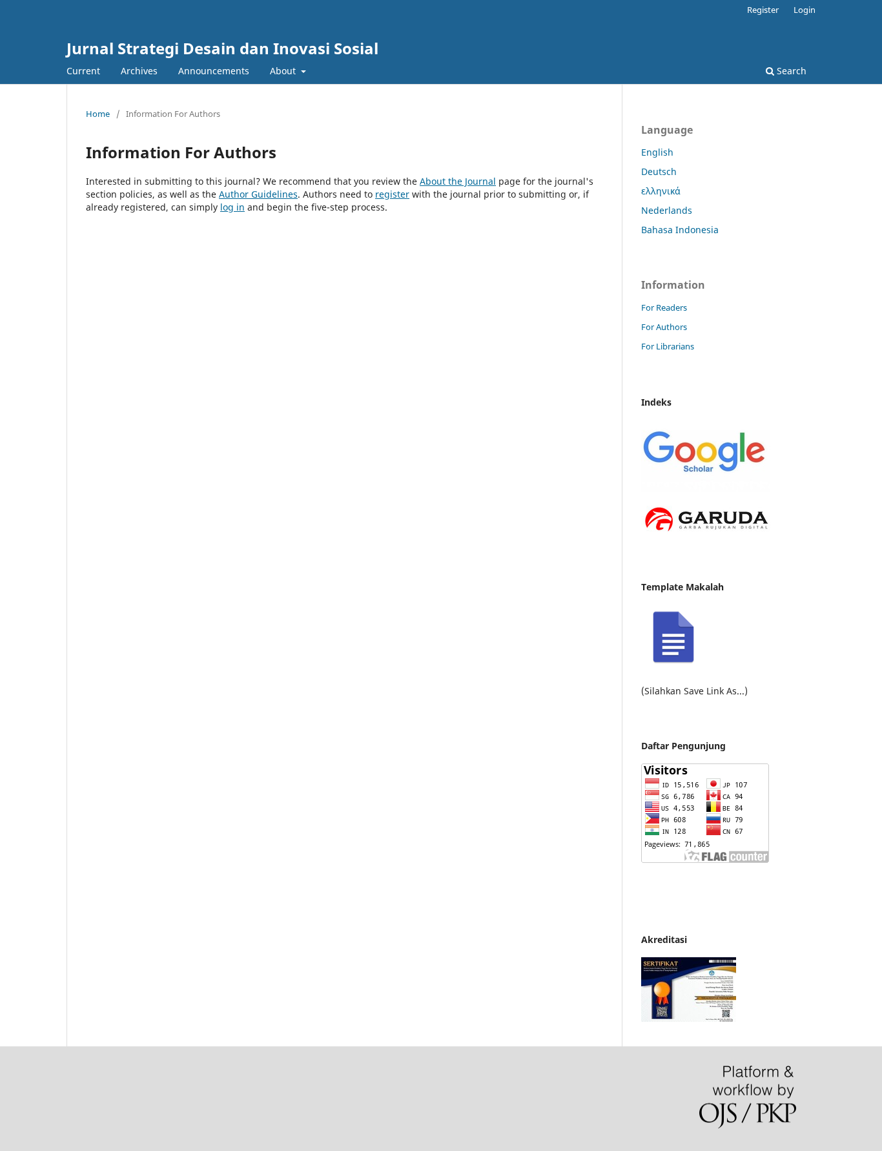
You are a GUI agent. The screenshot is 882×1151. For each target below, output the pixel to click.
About (284, 71)
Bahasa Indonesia (680, 229)
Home (98, 113)
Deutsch (659, 171)
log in (232, 207)
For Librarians (667, 346)
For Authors (664, 327)
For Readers (664, 307)
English (657, 152)
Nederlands (666, 210)
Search (790, 71)
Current (83, 71)
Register (763, 10)
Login (804, 10)
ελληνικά (661, 191)
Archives (139, 71)
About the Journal (458, 181)
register (392, 194)
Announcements (213, 71)
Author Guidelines (258, 194)
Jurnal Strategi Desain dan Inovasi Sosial (222, 48)
